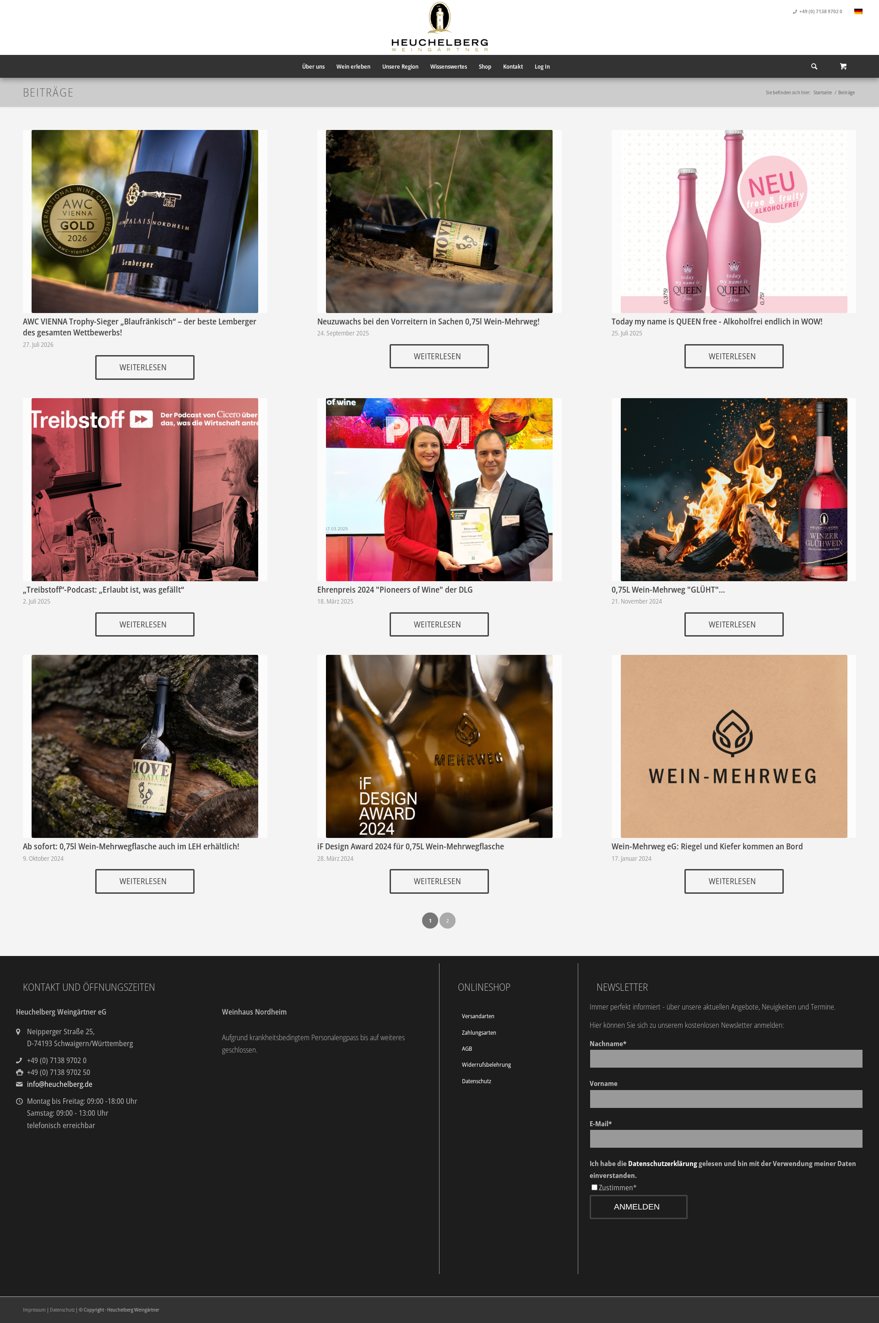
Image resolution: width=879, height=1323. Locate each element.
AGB (467, 1048)
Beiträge (48, 92)
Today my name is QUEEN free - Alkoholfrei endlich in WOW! (717, 321)
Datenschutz (476, 1081)
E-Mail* (601, 1123)
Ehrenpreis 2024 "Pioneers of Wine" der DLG (395, 589)
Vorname (604, 1083)
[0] (843, 66)
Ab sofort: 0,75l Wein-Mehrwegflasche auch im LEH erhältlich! (131, 846)
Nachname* (608, 1043)
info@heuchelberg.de (59, 1084)
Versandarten (478, 1016)
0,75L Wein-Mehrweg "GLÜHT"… (668, 589)
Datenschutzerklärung (662, 1163)
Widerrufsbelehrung (486, 1064)
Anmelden (637, 1206)
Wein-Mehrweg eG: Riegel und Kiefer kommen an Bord (707, 846)
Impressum (34, 1309)
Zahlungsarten (479, 1032)
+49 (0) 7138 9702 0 (820, 11)
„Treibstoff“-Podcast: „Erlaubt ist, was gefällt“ (103, 589)
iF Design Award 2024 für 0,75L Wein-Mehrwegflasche (410, 846)
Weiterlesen (143, 367)
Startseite (823, 92)
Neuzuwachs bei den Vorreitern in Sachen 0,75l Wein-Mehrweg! (428, 321)
